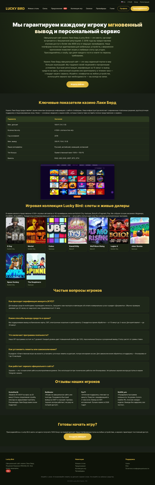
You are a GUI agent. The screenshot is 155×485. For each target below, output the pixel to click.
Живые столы (33, 8)
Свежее (89, 8)
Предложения (58, 8)
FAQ (126, 466)
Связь (45, 8)
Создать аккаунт (77, 436)
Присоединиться (140, 8)
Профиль (123, 8)
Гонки (112, 8)
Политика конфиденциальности (137, 468)
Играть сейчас (77, 84)
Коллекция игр (76, 8)
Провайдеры (101, 8)
